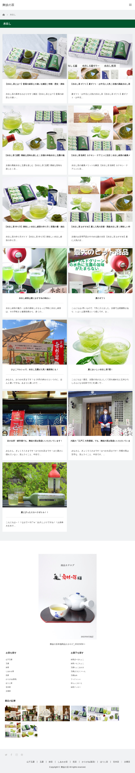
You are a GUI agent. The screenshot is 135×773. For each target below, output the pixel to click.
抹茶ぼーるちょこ (77, 659)
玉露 (7, 663)
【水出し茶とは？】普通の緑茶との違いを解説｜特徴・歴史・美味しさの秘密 (34, 86)
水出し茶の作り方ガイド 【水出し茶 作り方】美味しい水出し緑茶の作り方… (34, 238)
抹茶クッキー (76, 687)
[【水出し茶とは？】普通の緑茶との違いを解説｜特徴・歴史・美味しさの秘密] (79, 713)
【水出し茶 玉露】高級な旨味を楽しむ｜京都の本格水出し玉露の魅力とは (35, 157)
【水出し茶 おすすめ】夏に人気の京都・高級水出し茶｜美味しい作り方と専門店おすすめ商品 (100, 229)
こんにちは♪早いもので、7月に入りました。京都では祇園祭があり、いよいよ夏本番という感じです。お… (100, 310)
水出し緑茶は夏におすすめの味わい (35, 298)
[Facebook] (11, 754)
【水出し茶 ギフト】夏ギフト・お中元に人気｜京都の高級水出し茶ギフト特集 (100, 86)
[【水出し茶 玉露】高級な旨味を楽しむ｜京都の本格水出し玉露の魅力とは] (111, 713)
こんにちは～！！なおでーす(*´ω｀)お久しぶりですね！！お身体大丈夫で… (34, 524)
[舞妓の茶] (8, 4)
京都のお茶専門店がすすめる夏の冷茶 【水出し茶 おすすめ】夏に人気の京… (99, 238)
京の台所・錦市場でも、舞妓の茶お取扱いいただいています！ (34, 441)
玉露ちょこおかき (77, 667)
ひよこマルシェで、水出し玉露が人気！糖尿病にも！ (34, 369)
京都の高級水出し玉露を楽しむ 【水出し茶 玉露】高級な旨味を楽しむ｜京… (34, 167)
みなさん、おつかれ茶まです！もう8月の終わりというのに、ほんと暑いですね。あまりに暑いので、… (34, 381)
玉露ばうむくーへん (78, 671)
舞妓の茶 (65, 767)
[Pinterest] (22, 754)
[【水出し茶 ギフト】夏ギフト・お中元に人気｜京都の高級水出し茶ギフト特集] (95, 713)
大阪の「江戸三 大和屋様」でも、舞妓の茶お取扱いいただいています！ (100, 443)
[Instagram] (16, 754)
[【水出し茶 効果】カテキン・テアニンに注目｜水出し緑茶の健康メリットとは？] (13, 730)
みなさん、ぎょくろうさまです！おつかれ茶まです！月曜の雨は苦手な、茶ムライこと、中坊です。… (100, 453)
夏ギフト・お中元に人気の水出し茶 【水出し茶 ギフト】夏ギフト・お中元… (99, 96)
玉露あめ (74, 675)
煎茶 (7, 675)
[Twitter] (6, 754)
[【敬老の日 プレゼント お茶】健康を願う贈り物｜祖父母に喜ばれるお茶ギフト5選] (13, 713)
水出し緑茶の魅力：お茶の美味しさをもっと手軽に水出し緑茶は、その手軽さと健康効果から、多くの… (33, 310)
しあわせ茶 (10, 671)
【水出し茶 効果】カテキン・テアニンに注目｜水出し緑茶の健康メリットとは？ (100, 157)
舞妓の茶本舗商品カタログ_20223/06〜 (67, 644)
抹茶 (7, 667)
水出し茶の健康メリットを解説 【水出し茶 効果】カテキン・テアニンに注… (99, 167)
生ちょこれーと (76, 683)
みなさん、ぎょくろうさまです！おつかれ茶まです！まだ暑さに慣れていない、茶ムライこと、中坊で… (34, 453)
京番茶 (8, 691)
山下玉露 (9, 659)
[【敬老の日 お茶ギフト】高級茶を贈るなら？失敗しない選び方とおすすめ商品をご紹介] (29, 713)
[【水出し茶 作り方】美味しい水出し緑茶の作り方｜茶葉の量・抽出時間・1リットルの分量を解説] (29, 730)
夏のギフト (100, 298)
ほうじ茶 (9, 683)
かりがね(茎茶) (11, 679)
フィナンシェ (76, 679)
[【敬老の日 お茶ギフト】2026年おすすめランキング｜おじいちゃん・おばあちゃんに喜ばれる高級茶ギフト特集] (62, 713)
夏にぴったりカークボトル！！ (35, 512)
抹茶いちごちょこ (77, 663)
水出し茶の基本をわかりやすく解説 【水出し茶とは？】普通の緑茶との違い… (35, 96)
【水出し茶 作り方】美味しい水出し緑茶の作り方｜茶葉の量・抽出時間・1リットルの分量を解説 (35, 229)
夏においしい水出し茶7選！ (100, 369)
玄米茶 (8, 687)
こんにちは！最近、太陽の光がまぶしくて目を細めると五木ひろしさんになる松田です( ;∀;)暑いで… (100, 381)
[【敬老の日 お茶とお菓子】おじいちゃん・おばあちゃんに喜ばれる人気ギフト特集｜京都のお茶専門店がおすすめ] (46, 713)
